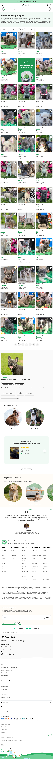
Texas (12, 558)
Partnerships (4, 694)
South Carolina (46, 571)
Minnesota (24, 563)
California (4, 550)
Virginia (44, 576)
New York (34, 571)
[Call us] (48, 5)
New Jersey (34, 569)
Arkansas (45, 553)
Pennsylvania (35, 574)
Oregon (3, 563)
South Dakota (25, 576)
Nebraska (24, 569)
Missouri (24, 566)
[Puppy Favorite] (15, 34)
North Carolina (46, 569)
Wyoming (4, 571)
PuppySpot (4, 632)
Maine (33, 558)
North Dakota (25, 571)
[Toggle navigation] (2, 5)
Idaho (3, 555)
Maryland (34, 561)
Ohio (23, 574)
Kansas (24, 558)
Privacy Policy (4, 729)
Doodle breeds (13, 504)
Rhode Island (35, 576)
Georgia (44, 558)
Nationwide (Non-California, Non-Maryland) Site (11, 740)
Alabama (45, 550)
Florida (44, 555)
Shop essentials (4, 675)
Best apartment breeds (34, 504)
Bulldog (13, 429)
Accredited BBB (4, 735)
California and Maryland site (7, 737)
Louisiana (45, 563)
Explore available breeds (6, 670)
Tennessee (45, 574)
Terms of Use (4, 726)
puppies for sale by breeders (27, 543)
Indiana (23, 553)
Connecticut (34, 550)
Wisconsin (24, 579)
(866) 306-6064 (7, 647)
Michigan (24, 561)
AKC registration (4, 686)
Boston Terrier (35, 429)
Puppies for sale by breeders (12, 632)
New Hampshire (35, 566)
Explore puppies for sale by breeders (9, 667)
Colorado (4, 553)
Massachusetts (35, 563)
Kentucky (45, 561)
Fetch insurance (4, 692)
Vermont (34, 579)
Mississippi (45, 566)
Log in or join (4, 683)
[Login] (50, 5)
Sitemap (3, 732)
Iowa (23, 555)
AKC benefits (4, 689)
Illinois (23, 550)
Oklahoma (13, 555)
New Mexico (14, 553)
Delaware (34, 553)
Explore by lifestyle (5, 672)
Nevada (3, 561)
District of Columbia (36, 555)
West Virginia (46, 579)
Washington (4, 569)
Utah (3, 566)
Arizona (12, 550)
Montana (3, 558)
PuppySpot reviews (5, 697)
